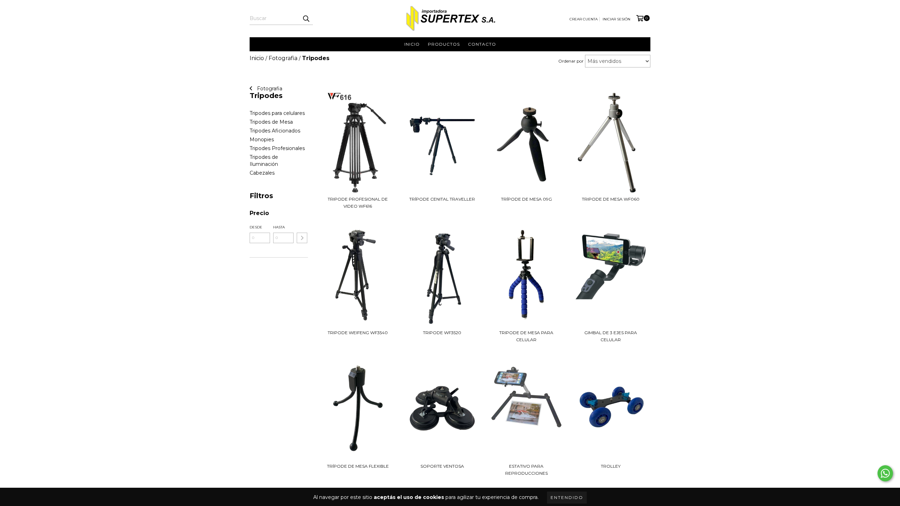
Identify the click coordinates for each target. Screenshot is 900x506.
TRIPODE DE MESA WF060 (610, 199)
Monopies (262, 139)
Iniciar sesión (616, 19)
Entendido (567, 497)
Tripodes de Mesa (271, 122)
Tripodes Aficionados (275, 131)
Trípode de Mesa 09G (526, 199)
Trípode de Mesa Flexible (358, 466)
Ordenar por (571, 61)
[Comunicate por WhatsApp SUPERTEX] (885, 473)
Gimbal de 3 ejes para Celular (610, 336)
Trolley (611, 466)
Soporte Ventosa (442, 466)
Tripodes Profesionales (277, 148)
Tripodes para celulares (277, 113)
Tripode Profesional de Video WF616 (358, 202)
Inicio (412, 44)
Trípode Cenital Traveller (442, 199)
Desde (256, 227)
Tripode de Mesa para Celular (526, 336)
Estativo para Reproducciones (526, 469)
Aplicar (302, 238)
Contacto (482, 44)
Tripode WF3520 (442, 332)
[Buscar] (306, 18)
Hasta (279, 227)
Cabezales (262, 173)
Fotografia (269, 88)
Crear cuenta (584, 19)
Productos (444, 44)
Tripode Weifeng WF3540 (358, 332)
